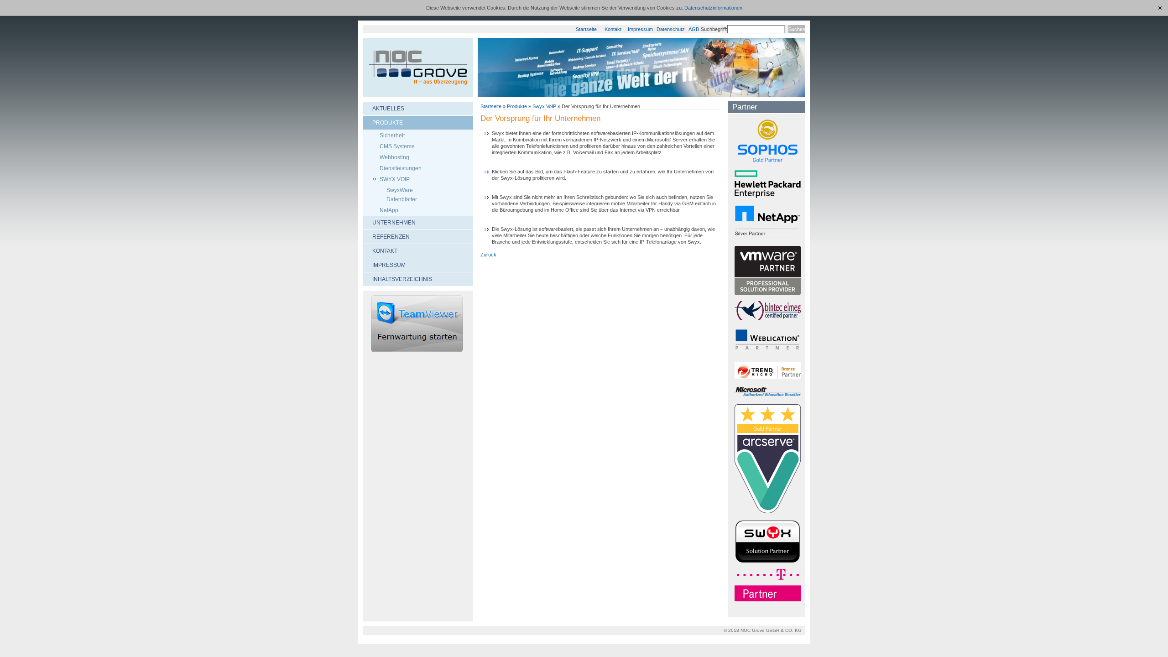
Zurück (488, 254)
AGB (693, 29)
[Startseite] (418, 67)
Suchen (796, 29)
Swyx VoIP (544, 106)
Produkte (517, 106)
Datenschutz (671, 29)
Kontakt (613, 29)
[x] (1160, 7)
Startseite (586, 29)
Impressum (640, 29)
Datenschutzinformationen (713, 7)
